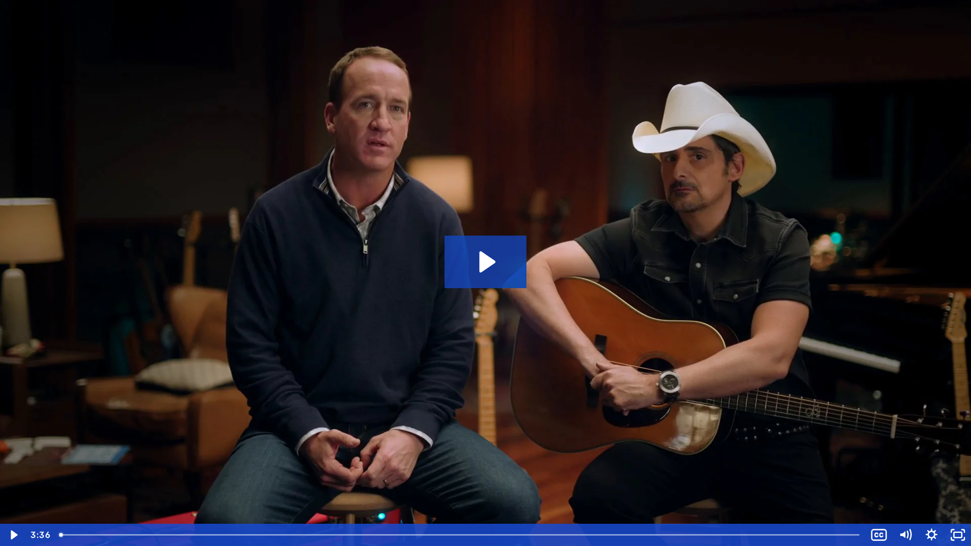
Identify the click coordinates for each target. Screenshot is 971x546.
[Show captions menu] (879, 535)
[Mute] (905, 535)
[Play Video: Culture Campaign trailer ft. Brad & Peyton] (486, 262)
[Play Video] (13, 535)
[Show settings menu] (931, 535)
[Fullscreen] (958, 535)
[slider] (460, 535)
